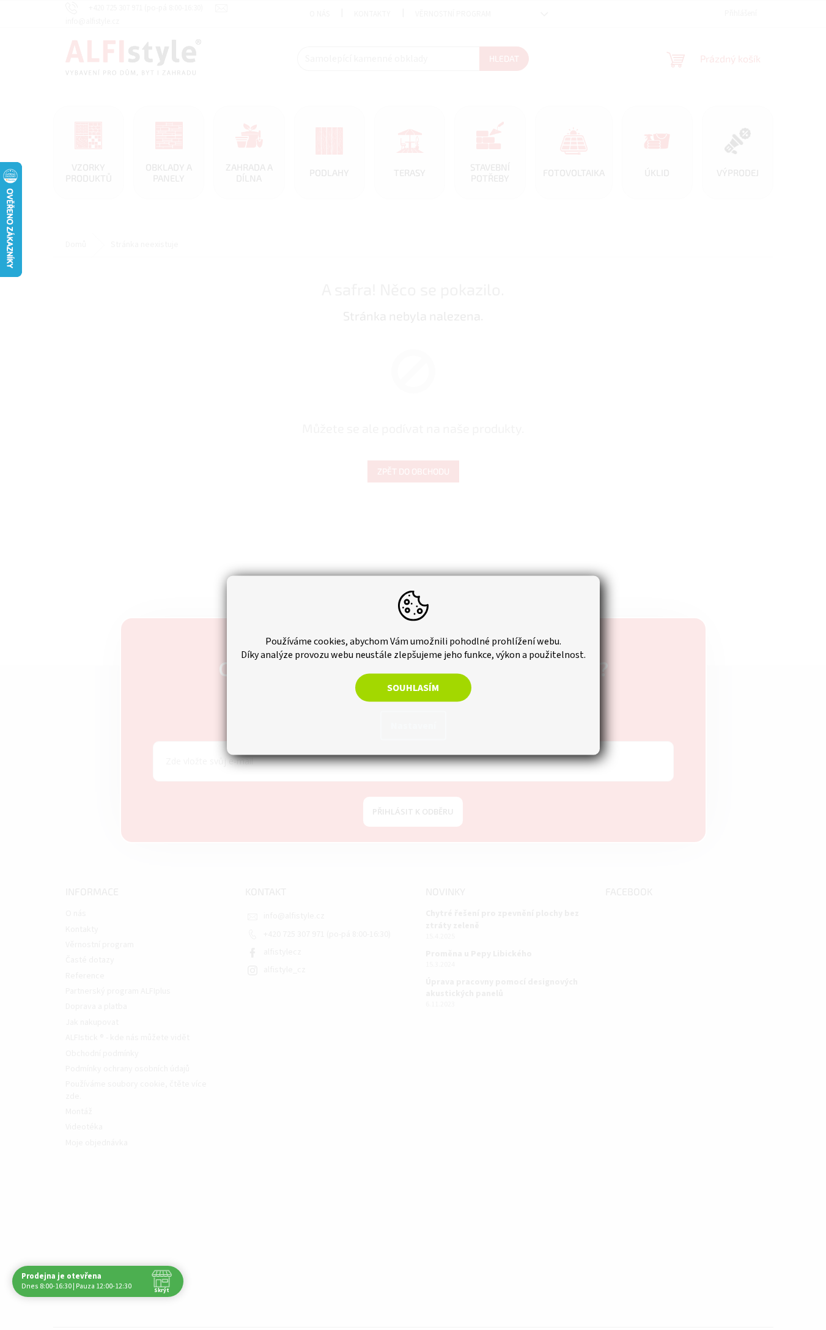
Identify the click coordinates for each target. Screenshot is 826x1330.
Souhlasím (413, 687)
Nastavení (413, 725)
